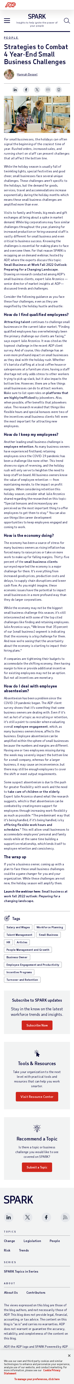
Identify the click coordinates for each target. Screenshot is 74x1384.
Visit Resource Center (37, 1096)
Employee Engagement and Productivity (33, 964)
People (11, 37)
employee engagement (31, 726)
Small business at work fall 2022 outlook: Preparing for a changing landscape (36, 896)
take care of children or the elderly (33, 791)
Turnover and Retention (22, 979)
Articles (22, 942)
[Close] (69, 1355)
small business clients (41, 561)
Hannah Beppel (27, 74)
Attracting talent (17, 322)
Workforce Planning (50, 927)
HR (8, 942)
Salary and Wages (18, 927)
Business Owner (17, 957)
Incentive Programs (19, 972)
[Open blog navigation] (7, 21)
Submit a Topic (37, 1167)
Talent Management (19, 934)
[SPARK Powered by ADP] (37, 16)
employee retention (18, 446)
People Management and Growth (28, 949)
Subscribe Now (37, 1025)
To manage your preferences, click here (37, 1379)
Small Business (48, 934)
